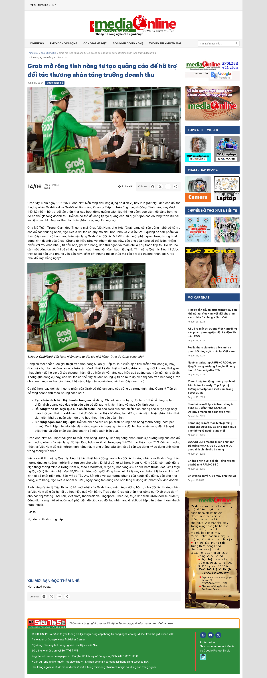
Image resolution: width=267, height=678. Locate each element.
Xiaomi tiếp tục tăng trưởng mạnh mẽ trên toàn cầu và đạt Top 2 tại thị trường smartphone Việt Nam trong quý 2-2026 (211, 387)
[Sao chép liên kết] (168, 186)
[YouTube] (211, 635)
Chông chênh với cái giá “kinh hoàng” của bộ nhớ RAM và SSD (212, 462)
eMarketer (95, 467)
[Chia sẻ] (175, 186)
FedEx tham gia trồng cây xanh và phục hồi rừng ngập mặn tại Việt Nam (211, 349)
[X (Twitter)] (218, 635)
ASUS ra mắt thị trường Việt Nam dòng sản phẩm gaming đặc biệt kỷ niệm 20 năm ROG (212, 332)
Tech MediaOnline (43, 5)
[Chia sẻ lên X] (160, 186)
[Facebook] (203, 635)
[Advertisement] (104, 549)
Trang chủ (32, 53)
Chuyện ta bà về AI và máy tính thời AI (212, 475)
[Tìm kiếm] (236, 43)
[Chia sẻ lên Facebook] (152, 186)
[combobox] (219, 43)
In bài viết (127, 186)
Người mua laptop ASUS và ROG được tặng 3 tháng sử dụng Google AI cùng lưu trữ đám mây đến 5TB (212, 366)
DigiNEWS (37, 43)
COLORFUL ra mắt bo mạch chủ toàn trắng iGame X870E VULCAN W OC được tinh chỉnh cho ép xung (211, 445)
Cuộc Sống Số (48, 53)
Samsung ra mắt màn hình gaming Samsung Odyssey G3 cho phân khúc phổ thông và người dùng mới (212, 426)
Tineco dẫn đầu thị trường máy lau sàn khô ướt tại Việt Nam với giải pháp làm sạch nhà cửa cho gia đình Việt (212, 313)
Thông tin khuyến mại (165, 43)
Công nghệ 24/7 (95, 43)
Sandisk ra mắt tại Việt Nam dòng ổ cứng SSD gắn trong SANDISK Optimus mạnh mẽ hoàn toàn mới (210, 408)
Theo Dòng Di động (64, 43)
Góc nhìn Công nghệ (127, 43)
